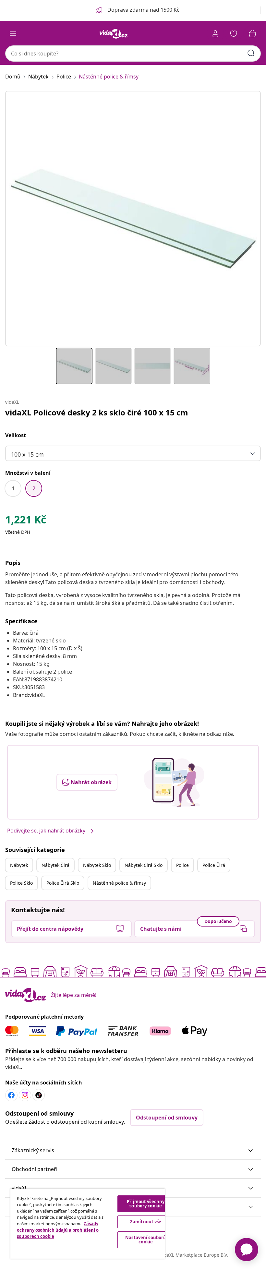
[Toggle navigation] (13, 34)
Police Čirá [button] (213, 865)
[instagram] (25, 1095)
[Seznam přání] (233, 33)
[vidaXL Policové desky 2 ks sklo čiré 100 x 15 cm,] (133, 218)
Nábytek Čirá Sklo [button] (144, 865)
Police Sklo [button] (21, 883)
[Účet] (215, 33)
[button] (133, 1150)
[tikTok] (38, 1095)
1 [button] (13, 488)
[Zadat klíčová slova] (251, 53)
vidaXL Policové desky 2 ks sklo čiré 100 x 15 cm (96, 412)
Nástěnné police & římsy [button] (119, 883)
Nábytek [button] (19, 865)
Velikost (15, 435)
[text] (25, 521)
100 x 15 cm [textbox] (27, 454)
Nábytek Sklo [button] (97, 865)
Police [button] (182, 865)
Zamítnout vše (146, 1222)
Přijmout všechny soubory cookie (145, 1204)
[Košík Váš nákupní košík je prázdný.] (252, 33)
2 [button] (33, 488)
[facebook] (11, 1095)
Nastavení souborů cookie (145, 1240)
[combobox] (133, 53)
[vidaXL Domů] (113, 34)
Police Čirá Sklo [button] (62, 883)
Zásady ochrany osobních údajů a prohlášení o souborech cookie (58, 1230)
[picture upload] (174, 782)
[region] (87, 1224)
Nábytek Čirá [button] (55, 865)
